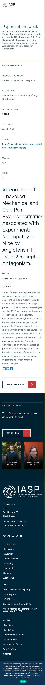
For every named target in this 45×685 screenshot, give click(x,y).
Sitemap (7, 654)
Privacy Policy (10, 639)
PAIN (5, 585)
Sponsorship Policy (12, 644)
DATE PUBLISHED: (11, 109)
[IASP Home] (9, 5)
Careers (7, 573)
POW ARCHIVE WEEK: (12, 75)
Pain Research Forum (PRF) (16, 590)
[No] (42, 673)
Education (8, 554)
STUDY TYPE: (8, 90)
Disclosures (8, 630)
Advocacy (8, 563)
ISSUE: (5, 173)
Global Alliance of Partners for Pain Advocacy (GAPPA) (20, 610)
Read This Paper (15, 385)
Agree (23, 681)
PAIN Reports (9, 594)
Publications (9, 544)
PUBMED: (7, 139)
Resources (8, 549)
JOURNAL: (7, 124)
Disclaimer (8, 625)
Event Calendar (10, 559)
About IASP (9, 578)
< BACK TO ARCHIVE (12, 65)
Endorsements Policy (13, 635)
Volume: (6, 158)
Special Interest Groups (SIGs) (17, 604)
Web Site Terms (10, 649)
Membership (9, 568)
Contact (7, 620)
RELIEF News (9, 599)
